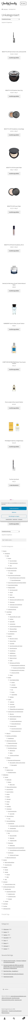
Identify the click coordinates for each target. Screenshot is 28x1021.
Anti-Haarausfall (13, 590)
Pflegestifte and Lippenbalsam (17, 709)
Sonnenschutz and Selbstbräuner (15, 711)
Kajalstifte (12, 621)
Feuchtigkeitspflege (14, 680)
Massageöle (14, 765)
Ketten (8, 794)
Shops (6, 767)
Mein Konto (4, 1018)
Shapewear (10, 843)
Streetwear (9, 809)
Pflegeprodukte (11, 587)
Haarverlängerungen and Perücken (17, 577)
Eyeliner (11, 619)
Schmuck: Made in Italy (10, 884)
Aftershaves (12, 750)
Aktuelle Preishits (12, 772)
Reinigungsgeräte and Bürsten (18, 665)
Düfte (8, 556)
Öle (12, 689)
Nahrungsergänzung (11, 740)
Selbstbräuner (13, 719)
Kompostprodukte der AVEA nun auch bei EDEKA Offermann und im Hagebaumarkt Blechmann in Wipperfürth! (14, 966)
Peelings (12, 697)
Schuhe (6, 901)
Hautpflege (9, 612)
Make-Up (8, 733)
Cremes (13, 682)
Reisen (5, 943)
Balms (11, 753)
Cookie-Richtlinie (9, 519)
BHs (9, 833)
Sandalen (9, 806)
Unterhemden (13, 828)
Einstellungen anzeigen (14, 516)
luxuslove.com (18, 1000)
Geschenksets (11, 633)
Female (8, 874)
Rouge (11, 675)
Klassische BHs (13, 835)
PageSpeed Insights (8, 976)
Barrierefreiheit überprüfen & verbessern (14, 974)
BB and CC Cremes (14, 638)
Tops (9, 818)
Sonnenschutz (13, 726)
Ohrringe (8, 799)
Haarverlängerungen (16, 580)
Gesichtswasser (13, 648)
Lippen (9, 699)
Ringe (8, 804)
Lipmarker (12, 704)
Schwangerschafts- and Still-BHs (17, 826)
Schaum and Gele (15, 672)
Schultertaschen (12, 896)
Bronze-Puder (13, 641)
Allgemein (6, 929)
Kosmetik (6, 937)
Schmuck (5, 882)
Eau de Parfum (10, 789)
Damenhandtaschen (11, 891)
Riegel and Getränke (12, 743)
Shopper (10, 899)
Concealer (12, 643)
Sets (11, 565)
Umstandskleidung (11, 821)
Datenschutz (15, 519)
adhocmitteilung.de (6, 998)
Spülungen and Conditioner (16, 604)
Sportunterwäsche (12, 811)
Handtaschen (8, 889)
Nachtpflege (14, 687)
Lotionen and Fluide (14, 755)
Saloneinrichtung (12, 609)
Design (5, 932)
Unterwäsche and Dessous (12, 831)
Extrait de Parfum (14, 563)
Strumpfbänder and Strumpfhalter (17, 850)
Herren (9, 558)
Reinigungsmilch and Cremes (17, 670)
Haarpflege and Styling (12, 568)
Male (8, 877)
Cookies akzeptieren (14, 508)
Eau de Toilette (10, 792)
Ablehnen (14, 512)
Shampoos (12, 602)
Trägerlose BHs (13, 840)
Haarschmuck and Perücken (14, 575)
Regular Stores (10, 770)
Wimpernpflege (13, 629)
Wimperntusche (13, 631)
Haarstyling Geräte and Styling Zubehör (17, 582)
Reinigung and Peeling (15, 663)
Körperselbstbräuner (16, 723)
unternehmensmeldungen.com (18, 996)
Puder (11, 660)
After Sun (12, 714)
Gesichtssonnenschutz (16, 728)
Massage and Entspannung (14, 760)
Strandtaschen (8, 865)
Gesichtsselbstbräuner (16, 721)
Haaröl (11, 592)
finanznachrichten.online (8, 1000)
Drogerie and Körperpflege (19, 667)
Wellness (8, 758)
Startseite (5, 9)
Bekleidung (5, 774)
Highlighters (12, 653)
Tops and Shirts (10, 816)
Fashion (5, 860)
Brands (6, 869)
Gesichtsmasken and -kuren (16, 646)
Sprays (12, 692)
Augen (9, 614)
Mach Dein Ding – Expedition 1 (11, 971)
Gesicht (10, 636)
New (6, 879)
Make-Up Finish (13, 658)
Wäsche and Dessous (11, 857)
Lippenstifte (12, 706)
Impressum (20, 519)
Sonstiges (5, 903)
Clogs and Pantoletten (12, 787)
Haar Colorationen (12, 570)
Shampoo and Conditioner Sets (17, 599)
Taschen (5, 906)
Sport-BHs (12, 813)
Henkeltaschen (11, 894)
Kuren (11, 594)
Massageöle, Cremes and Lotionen (17, 762)
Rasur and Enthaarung (12, 745)
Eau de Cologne (13, 560)
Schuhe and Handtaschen (9, 886)
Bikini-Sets (12, 784)
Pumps (8, 801)
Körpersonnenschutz (16, 731)
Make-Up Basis (13, 655)
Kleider (8, 796)
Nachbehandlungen (12, 748)
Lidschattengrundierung (15, 626)
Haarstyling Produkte (13, 585)
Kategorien (7, 553)
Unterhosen (10, 852)
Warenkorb (21, 1017)
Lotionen (13, 685)
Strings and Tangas (14, 855)
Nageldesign (11, 738)
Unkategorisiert (6, 908)
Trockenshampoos (14, 607)
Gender (6, 872)
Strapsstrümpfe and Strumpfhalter (16, 847)
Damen (6, 777)
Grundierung (12, 650)
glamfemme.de (15, 998)
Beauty (4, 551)
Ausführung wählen (14, 57)
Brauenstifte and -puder (15, 616)
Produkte (5, 867)
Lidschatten (12, 624)
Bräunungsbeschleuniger (15, 716)
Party (5, 940)
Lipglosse (12, 702)
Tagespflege (14, 694)
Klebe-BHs (12, 838)
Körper (9, 677)
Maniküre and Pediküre (12, 736)
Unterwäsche (11, 823)
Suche (14, 1018)
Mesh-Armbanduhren (9, 862)
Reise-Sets (12, 597)
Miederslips (12, 845)
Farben (11, 573)
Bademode (9, 779)
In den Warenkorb (14, 485)
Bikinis (9, 782)
